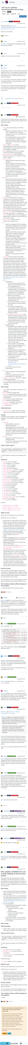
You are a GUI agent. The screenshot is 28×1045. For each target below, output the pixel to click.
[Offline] (2, 21)
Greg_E (5, 65)
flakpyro (5, 597)
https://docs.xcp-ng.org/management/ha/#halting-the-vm (17, 364)
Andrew (5, 623)
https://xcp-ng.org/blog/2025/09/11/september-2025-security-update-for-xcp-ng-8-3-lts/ (13, 27)
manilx (5, 41)
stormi (5, 103)
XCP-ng (12, 2)
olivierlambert (7, 811)
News (10, 11)
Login (9, 1033)
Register (5, 1033)
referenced (14, 98)
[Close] (25, 1008)
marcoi (5, 53)
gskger (5, 756)
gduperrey (6, 21)
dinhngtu (6, 656)
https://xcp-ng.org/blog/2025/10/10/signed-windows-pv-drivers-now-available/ (15, 900)
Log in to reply (23, 16)
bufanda (6, 690)
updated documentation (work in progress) (13, 529)
